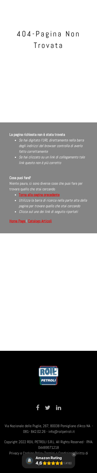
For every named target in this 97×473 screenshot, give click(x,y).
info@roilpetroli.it (61, 431)
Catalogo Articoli (40, 221)
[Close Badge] (74, 454)
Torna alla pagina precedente (39, 194)
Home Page (17, 221)
